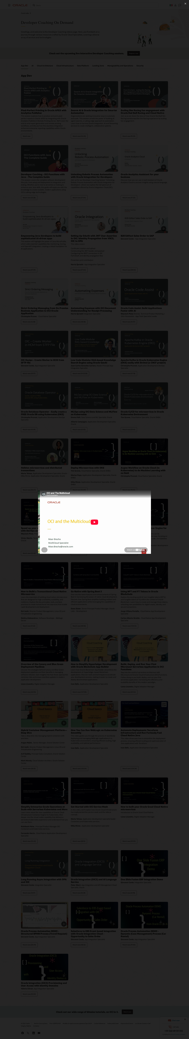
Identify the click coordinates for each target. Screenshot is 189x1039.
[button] (185, 3)
